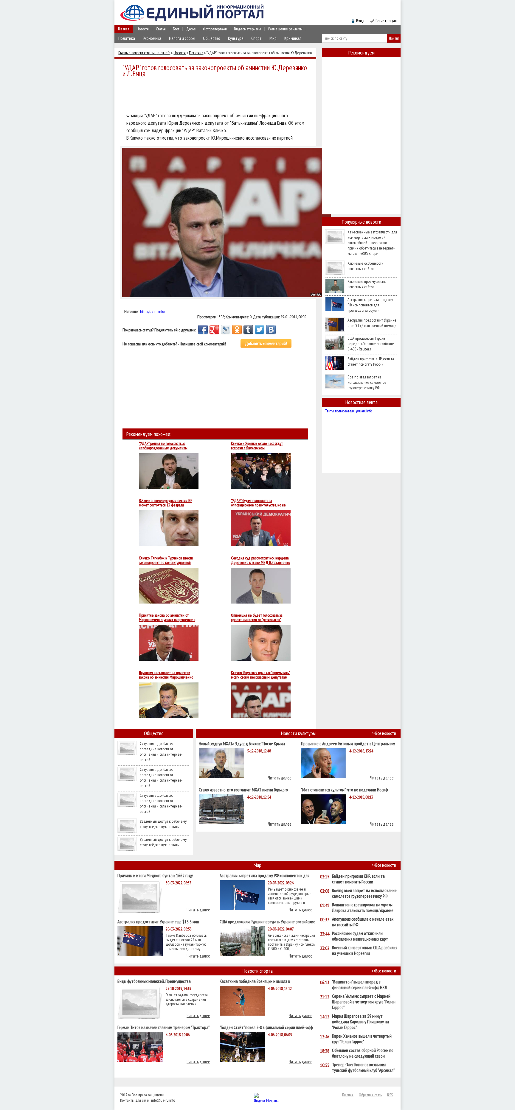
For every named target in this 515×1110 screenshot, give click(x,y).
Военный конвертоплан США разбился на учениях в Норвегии (364, 950)
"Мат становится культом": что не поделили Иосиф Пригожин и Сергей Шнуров (344, 789)
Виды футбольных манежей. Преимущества (154, 980)
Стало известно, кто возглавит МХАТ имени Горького (243, 789)
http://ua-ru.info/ (152, 311)
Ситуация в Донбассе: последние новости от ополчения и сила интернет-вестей (161, 751)
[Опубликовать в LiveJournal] (225, 329)
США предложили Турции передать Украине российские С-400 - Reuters (371, 344)
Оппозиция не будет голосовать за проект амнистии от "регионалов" (257, 617)
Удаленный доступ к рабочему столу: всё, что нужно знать (163, 824)
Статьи (161, 29)
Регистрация (386, 21)
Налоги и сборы (182, 38)
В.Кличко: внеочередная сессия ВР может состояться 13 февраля (165, 502)
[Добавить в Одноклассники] (237, 329)
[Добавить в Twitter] (259, 329)
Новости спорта (258, 970)
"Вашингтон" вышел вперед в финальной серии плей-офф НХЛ (359, 984)
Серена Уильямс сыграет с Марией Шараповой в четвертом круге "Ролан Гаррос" (363, 1001)
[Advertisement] (216, 95)
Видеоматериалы (247, 29)
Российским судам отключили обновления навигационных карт (360, 936)
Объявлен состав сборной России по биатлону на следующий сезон (362, 1053)
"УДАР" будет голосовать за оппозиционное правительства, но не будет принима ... (258, 502)
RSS (390, 1094)
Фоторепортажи (215, 29)
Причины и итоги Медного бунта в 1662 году (155, 875)
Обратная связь (370, 1094)
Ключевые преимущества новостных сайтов (367, 284)
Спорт (256, 38)
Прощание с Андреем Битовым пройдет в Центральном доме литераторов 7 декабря (348, 743)
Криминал (292, 38)
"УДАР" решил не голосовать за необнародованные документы (163, 445)
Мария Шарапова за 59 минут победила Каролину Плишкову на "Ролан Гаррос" (360, 1021)
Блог (176, 29)
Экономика (152, 38)
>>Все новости (384, 733)
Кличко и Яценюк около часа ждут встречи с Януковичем (257, 445)
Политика (126, 38)
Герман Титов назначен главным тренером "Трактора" (163, 1027)
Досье (191, 29)
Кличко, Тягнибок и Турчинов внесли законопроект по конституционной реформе (166, 560)
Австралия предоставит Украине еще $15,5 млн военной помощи (372, 322)
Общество (211, 38)
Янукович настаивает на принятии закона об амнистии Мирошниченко (166, 675)
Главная (123, 29)
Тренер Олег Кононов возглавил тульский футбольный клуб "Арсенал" (363, 1067)
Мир (273, 38)
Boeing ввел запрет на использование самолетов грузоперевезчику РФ (367, 382)
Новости (142, 29)
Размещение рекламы (285, 29)
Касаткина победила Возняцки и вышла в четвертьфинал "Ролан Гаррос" (255, 980)
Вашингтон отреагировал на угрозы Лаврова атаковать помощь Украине (362, 907)
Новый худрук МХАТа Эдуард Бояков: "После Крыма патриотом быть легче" (242, 743)
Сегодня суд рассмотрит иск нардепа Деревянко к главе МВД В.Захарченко (260, 560)
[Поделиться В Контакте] (271, 329)
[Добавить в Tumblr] (248, 329)
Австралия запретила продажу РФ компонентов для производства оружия (370, 305)
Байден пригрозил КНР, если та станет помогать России (371, 361)
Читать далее (279, 778)
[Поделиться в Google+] (214, 329)
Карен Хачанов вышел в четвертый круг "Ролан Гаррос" (362, 1038)
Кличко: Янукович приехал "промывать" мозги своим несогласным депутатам (260, 675)
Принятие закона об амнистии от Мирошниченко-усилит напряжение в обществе (167, 617)
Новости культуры (298, 733)
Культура (235, 38)
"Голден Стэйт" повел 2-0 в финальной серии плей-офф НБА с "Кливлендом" (266, 1027)
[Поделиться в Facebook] (203, 329)
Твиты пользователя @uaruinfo (348, 411)
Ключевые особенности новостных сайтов (365, 266)
